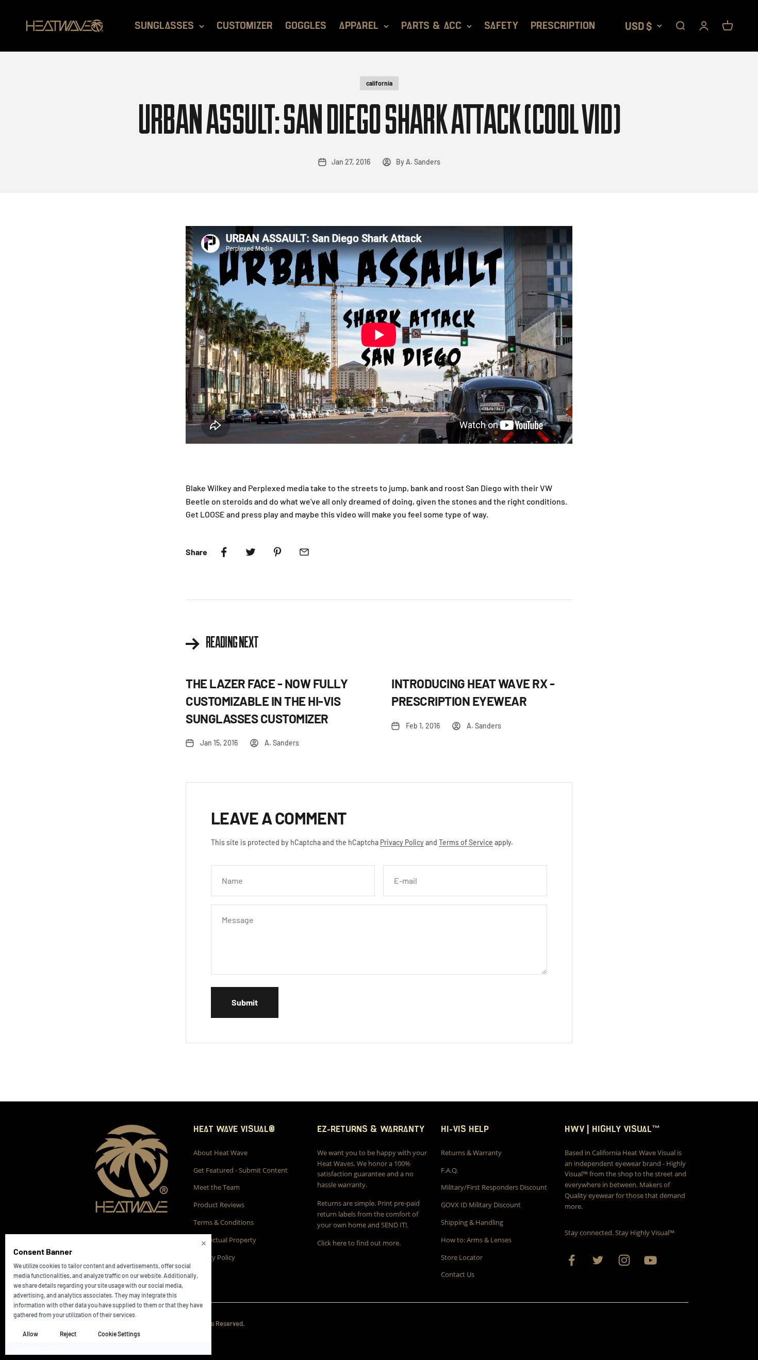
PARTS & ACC (431, 26)
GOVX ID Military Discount (481, 1204)
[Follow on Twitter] (598, 1260)
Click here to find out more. (359, 1243)
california (379, 83)
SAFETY (501, 26)
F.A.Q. (449, 1170)
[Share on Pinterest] (277, 552)
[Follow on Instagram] (624, 1260)
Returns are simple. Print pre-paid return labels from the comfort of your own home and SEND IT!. (368, 1214)
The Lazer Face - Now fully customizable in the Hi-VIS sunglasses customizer (267, 700)
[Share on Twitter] (250, 552)
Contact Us (457, 1274)
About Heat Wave (220, 1152)
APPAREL (358, 26)
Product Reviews (218, 1204)
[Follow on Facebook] (572, 1260)
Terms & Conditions (223, 1222)
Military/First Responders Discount (494, 1187)
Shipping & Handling (472, 1222)
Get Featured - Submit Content (240, 1170)
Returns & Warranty (471, 1152)
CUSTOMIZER (245, 26)
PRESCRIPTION (563, 26)
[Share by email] (304, 552)
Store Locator (462, 1257)
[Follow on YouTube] (650, 1260)
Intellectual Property (224, 1239)
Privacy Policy (402, 842)
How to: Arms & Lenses (476, 1239)
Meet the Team (216, 1187)
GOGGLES (305, 26)
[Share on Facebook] (223, 552)
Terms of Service (466, 842)
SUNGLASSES (164, 26)
